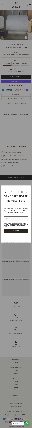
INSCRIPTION (16, 230)
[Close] (29, 187)
